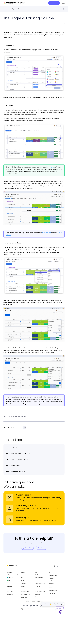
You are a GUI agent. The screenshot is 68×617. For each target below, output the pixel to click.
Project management (40, 583)
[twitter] (37, 606)
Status (52, 167)
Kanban (23, 572)
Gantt (8, 596)
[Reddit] (24, 606)
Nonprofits (51, 583)
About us (23, 586)
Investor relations (25, 591)
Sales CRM (10, 577)
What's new (37, 574)
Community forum (24, 505)
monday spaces (39, 577)
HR (49, 572)
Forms (22, 580)
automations (46, 233)
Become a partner (25, 594)
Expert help (21, 517)
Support (5, 9)
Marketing (37, 586)
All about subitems (12, 447)
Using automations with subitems (17, 459)
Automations (10, 594)
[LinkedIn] (27, 606)
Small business (52, 580)
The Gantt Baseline (12, 465)
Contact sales (53, 590)
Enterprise (51, 578)
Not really (42, 548)
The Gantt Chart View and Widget (18, 453)
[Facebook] (31, 606)
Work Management (13, 574)
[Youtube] (34, 606)
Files (22, 577)
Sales (36, 588)
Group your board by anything (16, 471)
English (58, 566)
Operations (37, 594)
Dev (9, 580)
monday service (12, 582)
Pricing (50, 586)
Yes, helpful (28, 548)
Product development (40, 591)
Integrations (10, 591)
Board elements (25, 9)
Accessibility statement (30, 608)
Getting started (14, 9)
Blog (36, 572)
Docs (22, 574)
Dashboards (10, 588)
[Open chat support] (61, 612)
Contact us (52, 593)
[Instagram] (41, 606)
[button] (63, 2)
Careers (23, 588)
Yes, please (59, 608)
